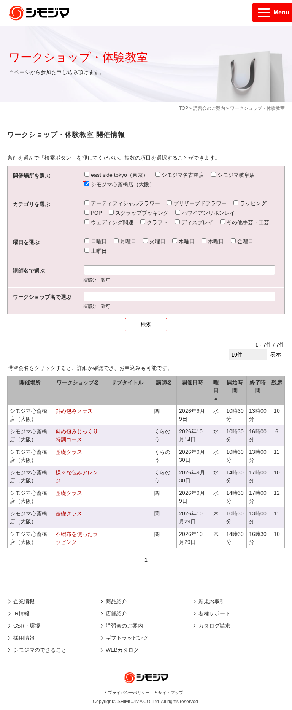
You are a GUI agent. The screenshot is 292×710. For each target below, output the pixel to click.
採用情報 (24, 638)
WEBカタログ (122, 650)
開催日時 (192, 382)
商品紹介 (116, 601)
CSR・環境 (26, 626)
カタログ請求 (214, 626)
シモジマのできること (40, 650)
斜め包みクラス (74, 411)
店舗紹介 (116, 613)
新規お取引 (211, 601)
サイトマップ (170, 692)
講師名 (164, 382)
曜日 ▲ (216, 390)
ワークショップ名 (78, 382)
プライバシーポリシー (129, 692)
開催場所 (30, 382)
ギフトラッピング (127, 638)
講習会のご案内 (209, 108)
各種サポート (214, 613)
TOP (183, 108)
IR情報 (21, 613)
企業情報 (24, 601)
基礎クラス (69, 452)
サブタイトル (127, 382)
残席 (276, 382)
